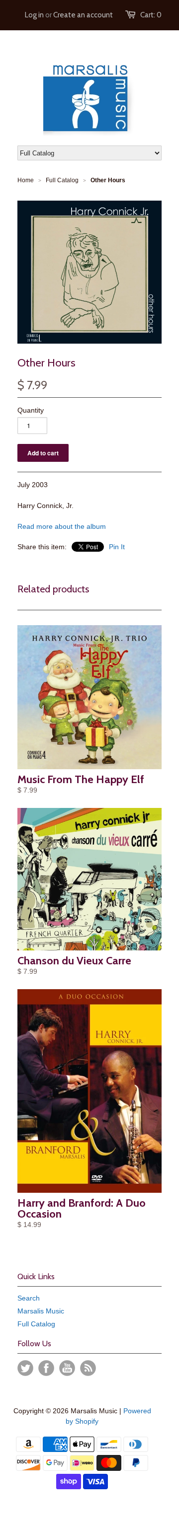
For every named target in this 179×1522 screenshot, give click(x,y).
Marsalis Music (40, 1311)
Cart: (151, 14)
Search (28, 1298)
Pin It (117, 547)
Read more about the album (61, 526)
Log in (34, 14)
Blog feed (88, 1368)
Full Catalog (36, 1324)
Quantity (30, 410)
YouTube (67, 1368)
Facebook (46, 1368)
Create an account (83, 14)
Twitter (25, 1368)
